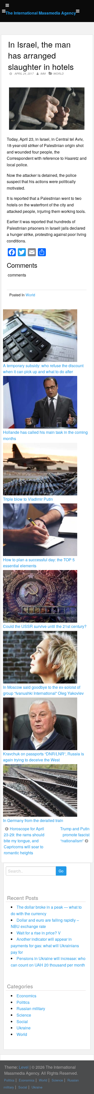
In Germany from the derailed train (33, 820)
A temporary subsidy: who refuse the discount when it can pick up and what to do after (43, 368)
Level (24, 1067)
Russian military (31, 1008)
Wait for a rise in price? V (39, 933)
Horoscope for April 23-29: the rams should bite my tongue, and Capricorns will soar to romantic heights (24, 841)
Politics (23, 1002)
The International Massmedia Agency (41, 13)
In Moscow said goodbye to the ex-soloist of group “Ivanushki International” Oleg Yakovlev (43, 690)
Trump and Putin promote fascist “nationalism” (74, 835)
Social (22, 1021)
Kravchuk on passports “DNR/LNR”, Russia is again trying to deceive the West (43, 757)
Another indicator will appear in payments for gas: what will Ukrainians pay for (45, 945)
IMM (43, 73)
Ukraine (24, 1028)
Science (24, 1015)
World (58, 73)
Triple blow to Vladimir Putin (28, 499)
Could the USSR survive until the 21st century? (44, 626)
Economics (26, 996)
